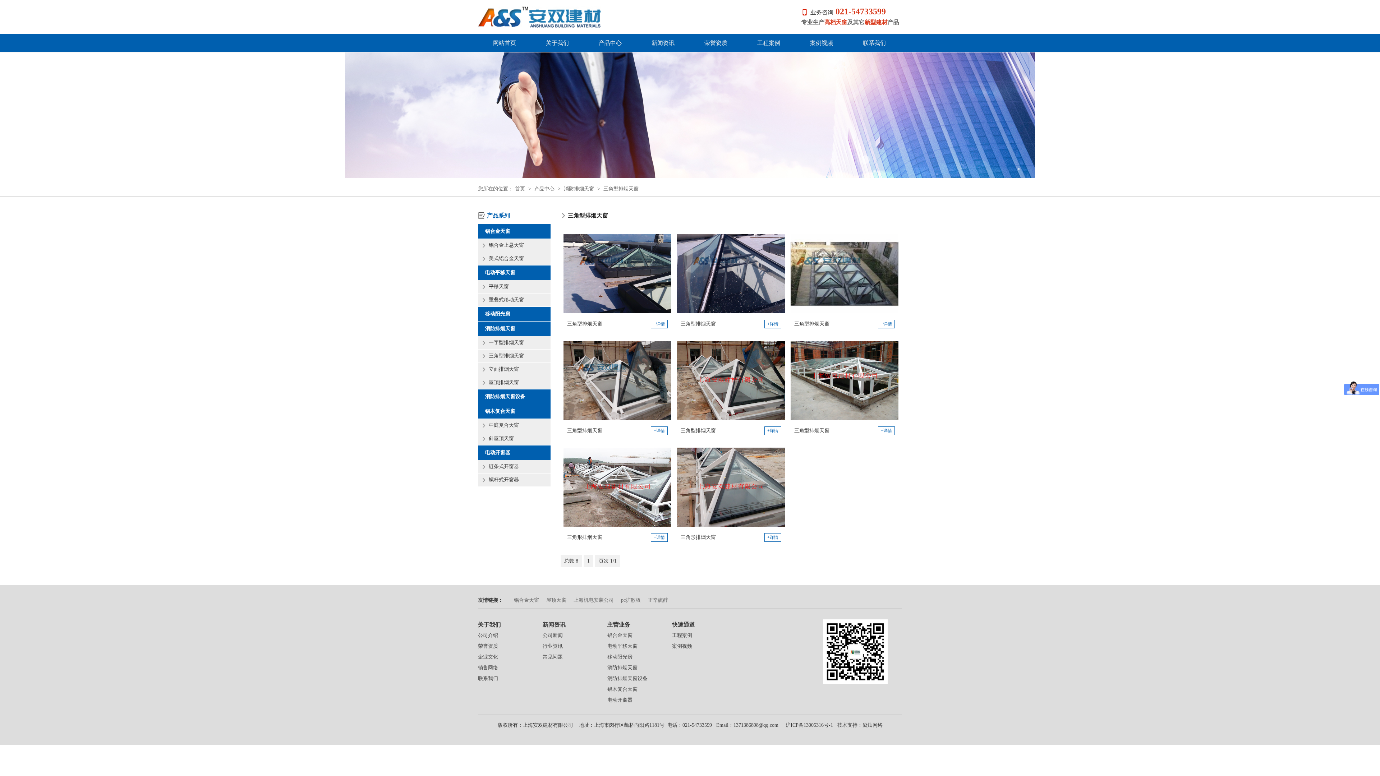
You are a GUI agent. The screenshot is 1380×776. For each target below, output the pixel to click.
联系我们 (874, 43)
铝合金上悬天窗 (506, 245)
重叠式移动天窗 (506, 299)
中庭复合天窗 (504, 425)
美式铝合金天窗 (506, 258)
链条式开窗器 (504, 466)
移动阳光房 (497, 314)
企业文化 (488, 657)
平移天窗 (499, 286)
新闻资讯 (663, 43)
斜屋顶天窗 (501, 438)
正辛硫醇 (658, 600)
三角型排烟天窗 (621, 188)
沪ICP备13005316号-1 (808, 725)
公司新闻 (553, 635)
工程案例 (768, 43)
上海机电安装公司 (594, 600)
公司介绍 (488, 635)
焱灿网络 (872, 725)
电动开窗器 (497, 452)
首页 (520, 188)
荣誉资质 (715, 43)
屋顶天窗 (556, 600)
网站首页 (504, 43)
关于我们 (557, 43)
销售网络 (488, 667)
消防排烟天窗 (579, 188)
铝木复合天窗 (500, 411)
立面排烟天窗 (504, 369)
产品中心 (610, 43)
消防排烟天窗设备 (505, 396)
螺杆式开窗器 (504, 479)
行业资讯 (553, 646)
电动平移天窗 (500, 272)
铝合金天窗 (497, 231)
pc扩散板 (631, 600)
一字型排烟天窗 (506, 342)
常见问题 (553, 657)
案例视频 (821, 43)
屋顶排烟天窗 (504, 382)
